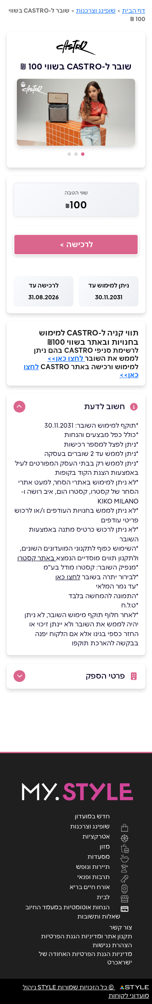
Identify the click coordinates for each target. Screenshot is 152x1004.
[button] (82, 154)
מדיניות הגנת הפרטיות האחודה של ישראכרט (85, 958)
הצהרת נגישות (112, 945)
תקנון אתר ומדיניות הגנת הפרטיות (86, 936)
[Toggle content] (19, 407)
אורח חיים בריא (90, 886)
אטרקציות (96, 836)
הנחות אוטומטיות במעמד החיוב (67, 906)
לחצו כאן (67, 577)
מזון (105, 846)
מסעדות (98, 856)
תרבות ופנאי (93, 876)
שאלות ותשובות (98, 916)
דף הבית (133, 10)
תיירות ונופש (93, 866)
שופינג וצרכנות (96, 10)
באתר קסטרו (36, 558)
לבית (103, 896)
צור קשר (120, 927)
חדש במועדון (92, 815)
